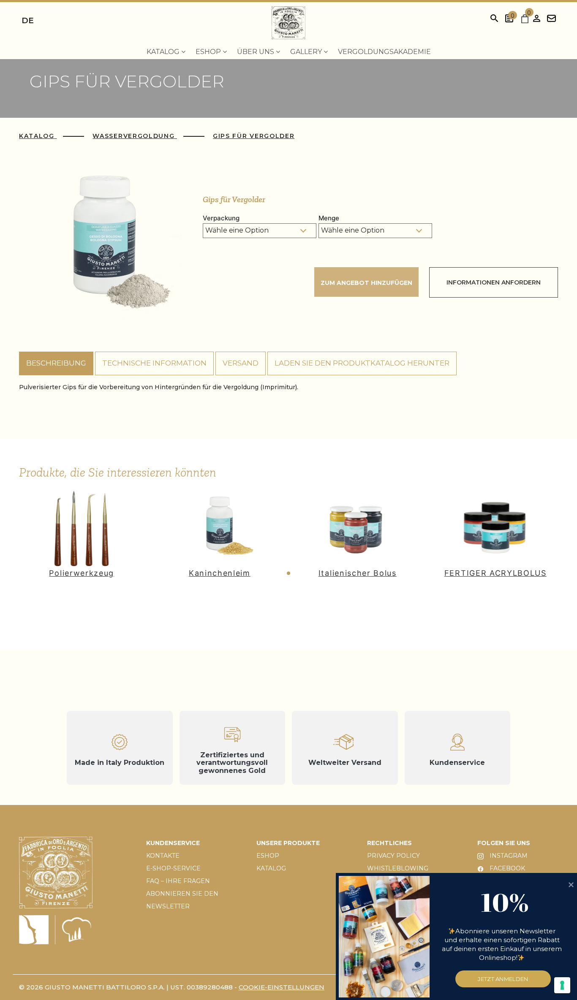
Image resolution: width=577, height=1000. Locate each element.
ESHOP (267, 855)
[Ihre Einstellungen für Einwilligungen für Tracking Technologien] (562, 985)
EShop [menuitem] (209, 52)
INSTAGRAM (508, 855)
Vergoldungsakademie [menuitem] (384, 52)
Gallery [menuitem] (307, 52)
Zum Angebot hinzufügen (366, 283)
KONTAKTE (163, 855)
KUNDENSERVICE (173, 843)
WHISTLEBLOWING (397, 868)
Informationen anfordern (493, 282)
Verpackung (221, 218)
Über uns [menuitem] (256, 52)
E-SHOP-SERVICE (173, 868)
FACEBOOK (506, 868)
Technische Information (154, 363)
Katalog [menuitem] (164, 52)
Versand (241, 363)
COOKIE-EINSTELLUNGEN (281, 987)
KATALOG (271, 868)
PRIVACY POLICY (393, 855)
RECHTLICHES (389, 843)
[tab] (56, 363)
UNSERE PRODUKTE (288, 843)
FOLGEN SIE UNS (503, 843)
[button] (288, 573)
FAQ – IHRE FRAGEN (178, 881)
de (28, 20)
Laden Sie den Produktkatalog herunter (362, 363)
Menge (328, 218)
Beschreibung (56, 363)
